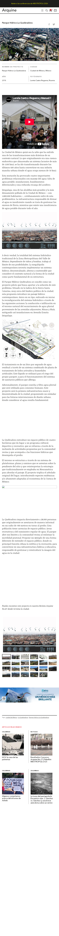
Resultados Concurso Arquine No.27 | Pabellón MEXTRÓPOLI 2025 (41, 760)
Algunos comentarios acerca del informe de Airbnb (11, 798)
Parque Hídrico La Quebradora (39, 717)
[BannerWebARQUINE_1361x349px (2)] (29, 701)
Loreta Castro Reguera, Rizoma (42, 80)
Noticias (34, 732)
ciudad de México (11, 717)
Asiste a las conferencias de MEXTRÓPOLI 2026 (29, 3)
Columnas (6, 732)
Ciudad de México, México (40, 71)
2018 (4, 80)
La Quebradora (23, 717)
